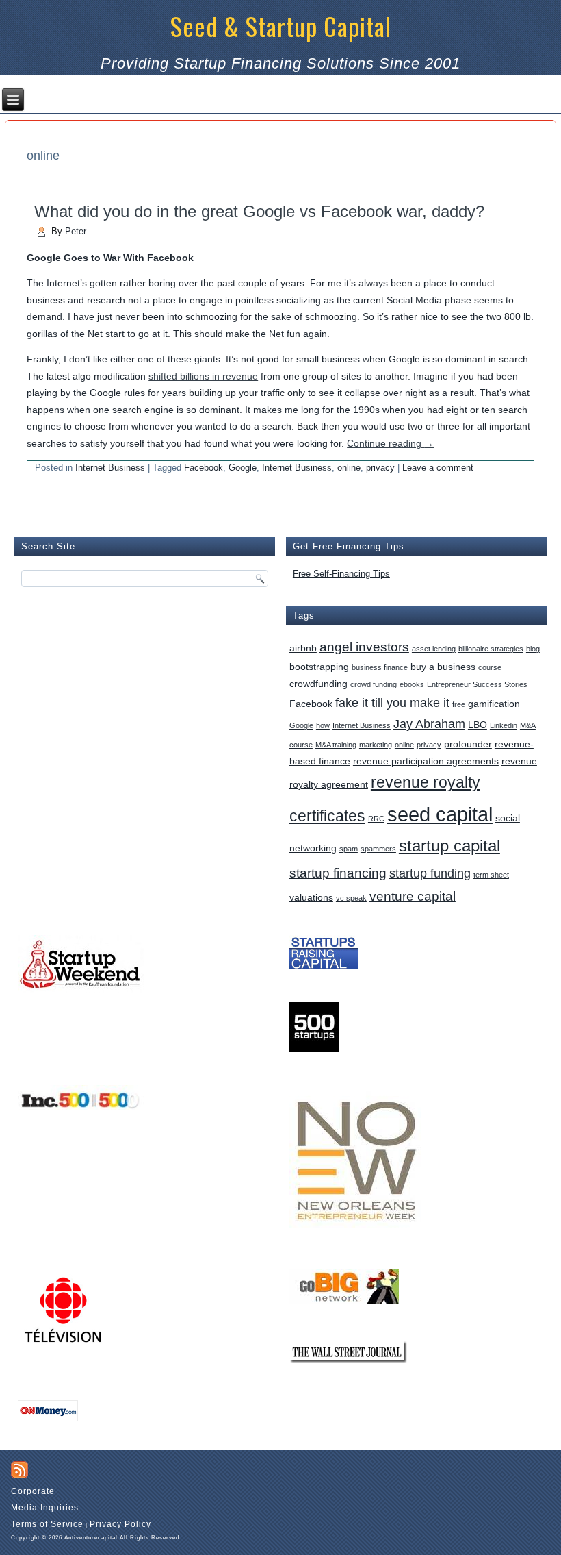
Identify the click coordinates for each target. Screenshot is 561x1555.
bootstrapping (319, 666)
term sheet (491, 875)
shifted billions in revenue (203, 376)
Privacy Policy (120, 1524)
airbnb (303, 648)
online (349, 467)
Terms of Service (47, 1524)
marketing (375, 745)
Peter (75, 231)
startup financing (338, 872)
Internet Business (110, 467)
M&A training (335, 745)
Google (243, 467)
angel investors (364, 646)
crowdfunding (318, 683)
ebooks (412, 684)
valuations (311, 897)
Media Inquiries (45, 1508)
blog (533, 649)
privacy (380, 467)
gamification (494, 703)
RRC (376, 818)
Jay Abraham (429, 724)
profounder (468, 743)
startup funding (430, 873)
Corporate (33, 1491)
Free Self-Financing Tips (341, 574)
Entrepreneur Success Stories (477, 684)
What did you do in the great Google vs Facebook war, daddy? (259, 211)
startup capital (449, 845)
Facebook (203, 467)
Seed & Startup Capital (280, 26)
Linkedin (503, 725)
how (323, 725)
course (489, 667)
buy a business (442, 666)
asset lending (434, 649)
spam (348, 849)
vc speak (351, 898)
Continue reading (390, 443)
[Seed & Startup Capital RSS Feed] (19, 1469)
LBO (477, 724)
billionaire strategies (490, 649)
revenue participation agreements (426, 761)
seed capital (440, 814)
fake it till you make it (392, 703)
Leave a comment (437, 467)
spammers (378, 849)
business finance (380, 667)
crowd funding (373, 684)
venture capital (412, 896)
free (458, 704)
